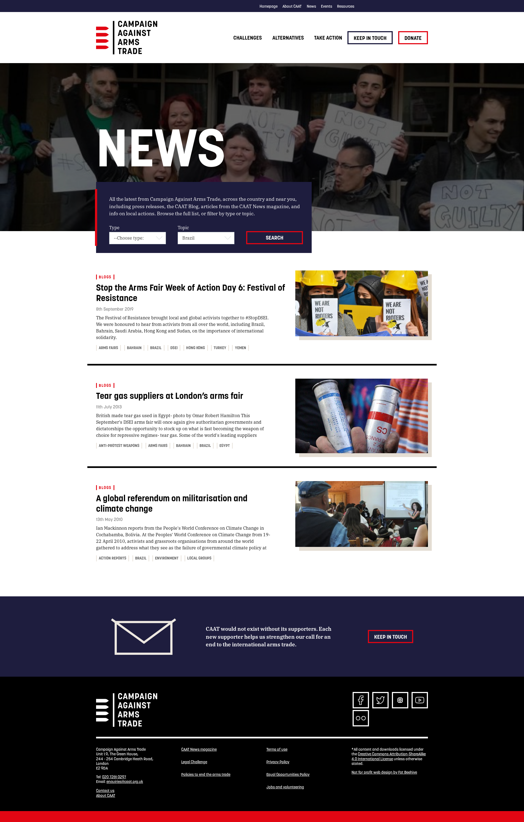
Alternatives (288, 37)
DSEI (174, 347)
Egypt (224, 445)
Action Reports (112, 558)
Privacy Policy (277, 762)
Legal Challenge (194, 762)
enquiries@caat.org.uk (124, 781)
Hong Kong (195, 347)
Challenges (247, 37)
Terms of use (276, 749)
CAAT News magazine (199, 749)
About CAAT (292, 6)
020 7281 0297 (114, 776)
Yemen (240, 347)
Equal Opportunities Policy (287, 774)
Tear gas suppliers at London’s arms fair (169, 395)
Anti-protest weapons (119, 445)
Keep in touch (370, 38)
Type (114, 227)
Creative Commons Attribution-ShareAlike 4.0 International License (389, 756)
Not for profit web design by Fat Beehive (384, 772)
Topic (183, 227)
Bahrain (134, 347)
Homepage (269, 6)
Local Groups (199, 558)
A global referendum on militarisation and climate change (172, 503)
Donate (413, 38)
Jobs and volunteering (285, 787)
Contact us (105, 790)
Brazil (156, 347)
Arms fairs (108, 347)
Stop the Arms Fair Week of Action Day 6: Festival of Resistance (190, 293)
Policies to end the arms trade (205, 774)
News (311, 6)
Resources (345, 6)
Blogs (105, 277)
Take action (328, 37)
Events (326, 6)
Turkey (220, 347)
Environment (166, 558)
